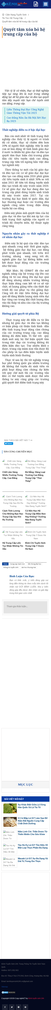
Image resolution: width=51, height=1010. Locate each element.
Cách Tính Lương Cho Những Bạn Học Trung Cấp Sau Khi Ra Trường (12, 515)
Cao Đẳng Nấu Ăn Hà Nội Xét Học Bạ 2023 (26, 119)
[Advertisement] (25, 63)
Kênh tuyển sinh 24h (36, 998)
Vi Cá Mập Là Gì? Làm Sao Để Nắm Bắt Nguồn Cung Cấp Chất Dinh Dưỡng (32, 821)
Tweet (9, 443)
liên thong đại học (34, 564)
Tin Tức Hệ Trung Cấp (12, 18)
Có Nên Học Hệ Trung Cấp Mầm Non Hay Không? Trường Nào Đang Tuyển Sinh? (35, 517)
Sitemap (4, 987)
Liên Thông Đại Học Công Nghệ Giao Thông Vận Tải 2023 (25, 111)
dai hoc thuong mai (29, 567)
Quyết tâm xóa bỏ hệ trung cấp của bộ (20, 21)
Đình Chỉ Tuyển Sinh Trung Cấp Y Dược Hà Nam (35, 546)
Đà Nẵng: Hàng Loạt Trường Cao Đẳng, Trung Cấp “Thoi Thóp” (35, 476)
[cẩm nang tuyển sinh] (36, 4)
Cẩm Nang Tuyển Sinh (16, 14)
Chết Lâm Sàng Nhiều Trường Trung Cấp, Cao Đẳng (12, 475)
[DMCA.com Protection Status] (8, 992)
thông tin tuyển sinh (10, 567)
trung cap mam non (17, 564)
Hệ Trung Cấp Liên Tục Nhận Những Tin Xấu (12, 546)
